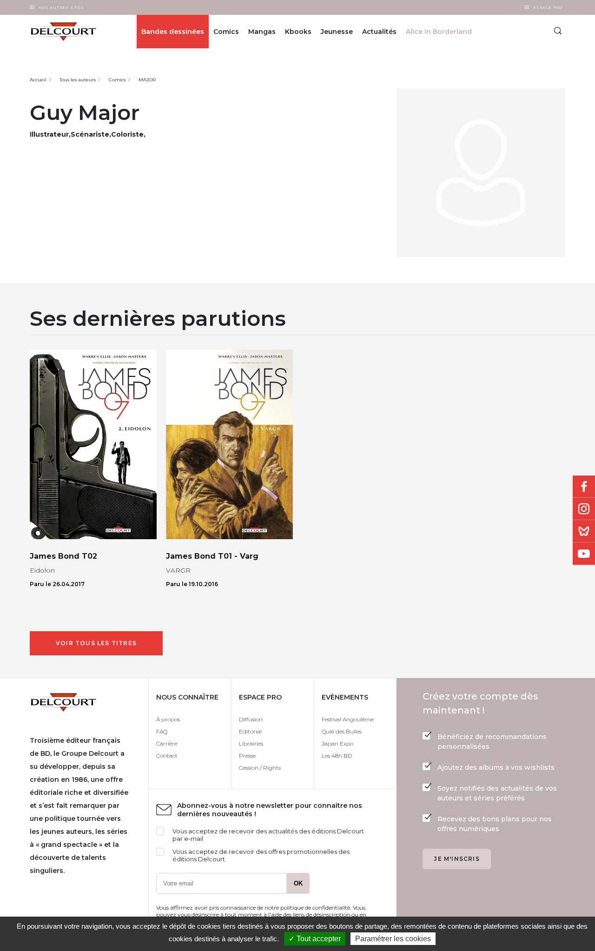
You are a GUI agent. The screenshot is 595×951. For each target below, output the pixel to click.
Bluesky (584, 531)
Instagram (584, 509)
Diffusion (251, 719)
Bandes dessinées (172, 31)
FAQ (161, 731)
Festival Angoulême (348, 719)
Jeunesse (337, 31)
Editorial (250, 731)
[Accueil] (68, 31)
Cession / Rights (260, 767)
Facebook (584, 487)
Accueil (38, 80)
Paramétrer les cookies (393, 939)
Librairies (251, 743)
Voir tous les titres (96, 643)
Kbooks (298, 31)
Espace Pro (547, 7)
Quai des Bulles (342, 731)
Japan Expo (337, 743)
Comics (226, 31)
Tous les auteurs (78, 80)
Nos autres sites (61, 7)
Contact (167, 755)
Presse (247, 755)
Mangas (262, 31)
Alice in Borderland (439, 31)
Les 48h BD (337, 755)
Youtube (584, 553)
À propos (168, 719)
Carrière (166, 743)
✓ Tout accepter (315, 939)
